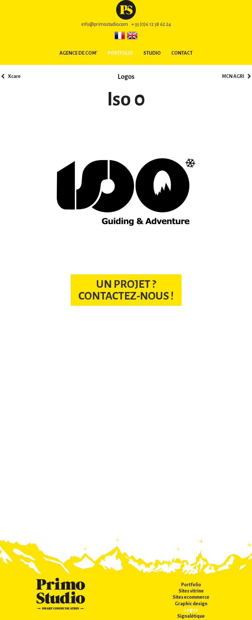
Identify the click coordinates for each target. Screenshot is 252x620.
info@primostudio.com (104, 24)
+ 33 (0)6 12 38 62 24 (151, 24)
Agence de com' (78, 53)
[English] (132, 35)
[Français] (120, 35)
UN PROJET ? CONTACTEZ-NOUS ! (126, 290)
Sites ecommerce (191, 597)
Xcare (14, 76)
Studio (152, 53)
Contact (182, 53)
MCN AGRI (233, 76)
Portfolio (120, 53)
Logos (126, 76)
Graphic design (191, 603)
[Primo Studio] (126, 9)
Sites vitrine (191, 590)
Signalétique (191, 616)
